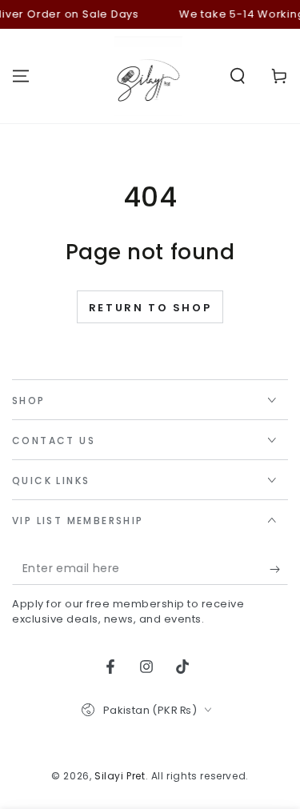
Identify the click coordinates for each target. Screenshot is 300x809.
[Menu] (21, 76)
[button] (237, 76)
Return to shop (150, 307)
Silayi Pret (120, 776)
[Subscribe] (279, 569)
